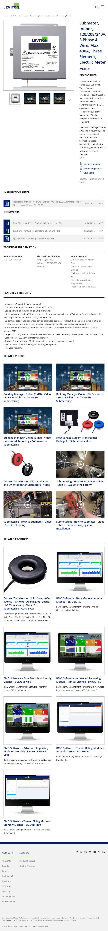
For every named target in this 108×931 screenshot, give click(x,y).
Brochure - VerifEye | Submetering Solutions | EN (36, 231)
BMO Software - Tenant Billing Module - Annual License (80, 749)
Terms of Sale (79, 918)
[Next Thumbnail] (69, 99)
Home (6, 16)
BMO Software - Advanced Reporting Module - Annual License (78, 680)
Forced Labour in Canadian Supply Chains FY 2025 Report (53, 920)
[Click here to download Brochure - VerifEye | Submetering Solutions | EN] (7, 230)
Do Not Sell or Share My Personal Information (20, 918)
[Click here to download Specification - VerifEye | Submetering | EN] (7, 238)
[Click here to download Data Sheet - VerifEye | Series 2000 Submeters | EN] (7, 223)
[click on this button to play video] (30, 98)
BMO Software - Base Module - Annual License (79, 600)
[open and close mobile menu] (103, 7)
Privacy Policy (92, 918)
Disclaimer (7, 920)
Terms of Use (67, 918)
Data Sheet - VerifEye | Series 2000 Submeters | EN (37, 223)
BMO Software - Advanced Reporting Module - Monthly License (26, 751)
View (101, 203)
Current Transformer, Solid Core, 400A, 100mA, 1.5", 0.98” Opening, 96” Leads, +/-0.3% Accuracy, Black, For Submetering (27, 603)
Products (14, 16)
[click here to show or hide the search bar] (97, 7)
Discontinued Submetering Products (60, 16)
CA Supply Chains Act (21, 920)
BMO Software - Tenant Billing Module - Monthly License (27, 822)
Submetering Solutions (37, 16)
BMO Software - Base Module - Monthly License (27, 680)
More (82, 157)
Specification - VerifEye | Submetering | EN (33, 238)
